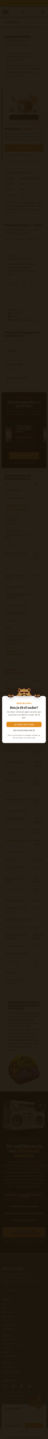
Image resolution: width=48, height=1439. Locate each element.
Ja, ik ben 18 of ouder (24, 724)
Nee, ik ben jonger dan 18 (24, 730)
